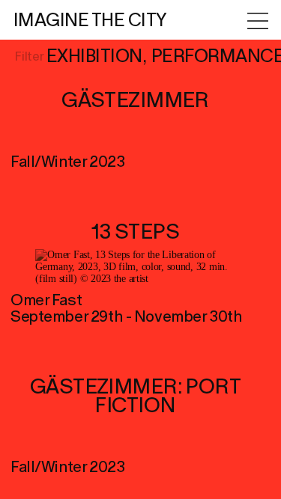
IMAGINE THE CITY (90, 20)
